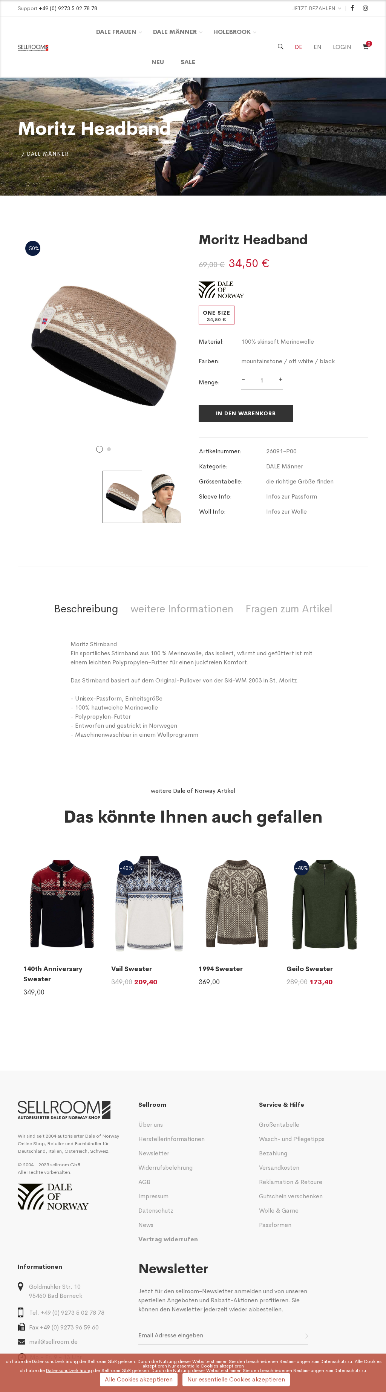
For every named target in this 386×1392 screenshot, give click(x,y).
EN (318, 47)
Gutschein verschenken (291, 1196)
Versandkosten (279, 1168)
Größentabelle (279, 1125)
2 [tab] (109, 449)
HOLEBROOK (232, 32)
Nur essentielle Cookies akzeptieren (236, 1379)
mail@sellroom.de (53, 1342)
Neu (158, 62)
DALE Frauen (116, 32)
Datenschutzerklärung (55, 1361)
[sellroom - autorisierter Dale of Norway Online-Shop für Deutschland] (72, 1110)
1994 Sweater (221, 969)
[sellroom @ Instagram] (365, 8)
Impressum (153, 1196)
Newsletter (153, 1153)
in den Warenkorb (246, 413)
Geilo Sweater (309, 969)
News (145, 1225)
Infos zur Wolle (286, 511)
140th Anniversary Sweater (53, 974)
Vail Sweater (131, 969)
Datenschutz (155, 1211)
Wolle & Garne (279, 1211)
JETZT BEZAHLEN (314, 8)
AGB (144, 1182)
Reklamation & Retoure (290, 1182)
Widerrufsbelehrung (165, 1168)
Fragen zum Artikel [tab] (288, 608)
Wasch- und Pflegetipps (292, 1139)
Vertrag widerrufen (168, 1239)
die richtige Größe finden (300, 481)
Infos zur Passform (291, 496)
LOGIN (342, 47)
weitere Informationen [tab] (181, 608)
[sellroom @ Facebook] (352, 8)
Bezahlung (273, 1153)
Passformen (275, 1225)
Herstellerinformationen (171, 1139)
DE (298, 47)
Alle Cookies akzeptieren (139, 1379)
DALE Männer (175, 32)
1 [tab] (99, 449)
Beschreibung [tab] (86, 608)
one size (216, 316)
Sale (188, 62)
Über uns (150, 1125)
